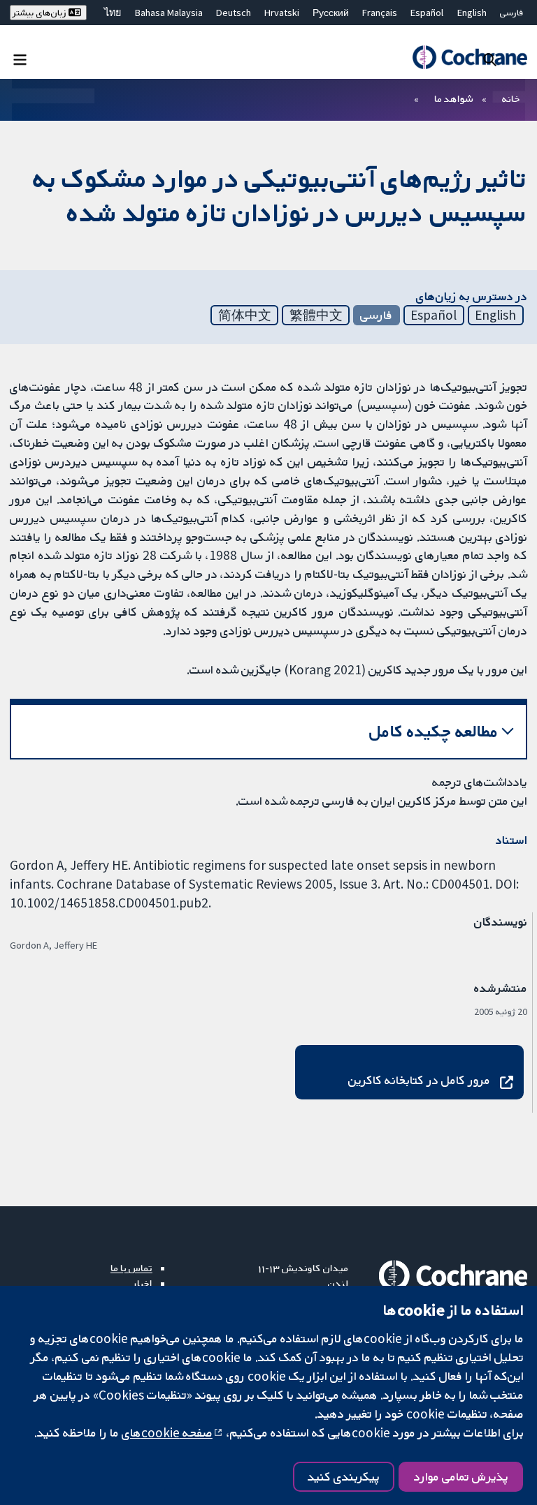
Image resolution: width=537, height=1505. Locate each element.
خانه (511, 98)
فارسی (512, 12)
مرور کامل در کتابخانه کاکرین (419, 1080)
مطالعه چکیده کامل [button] (434, 731)
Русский (331, 12)
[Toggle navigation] (20, 59)
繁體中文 (316, 314)
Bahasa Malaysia (169, 12)
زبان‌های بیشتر (41, 12)
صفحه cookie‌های (167, 1432)
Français (379, 12)
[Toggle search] (489, 59)
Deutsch (233, 12)
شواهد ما (453, 98)
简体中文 (244, 314)
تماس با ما (131, 1268)
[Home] (470, 57)
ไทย (112, 12)
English (472, 12)
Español (426, 12)
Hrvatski (281, 12)
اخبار (142, 1283)
